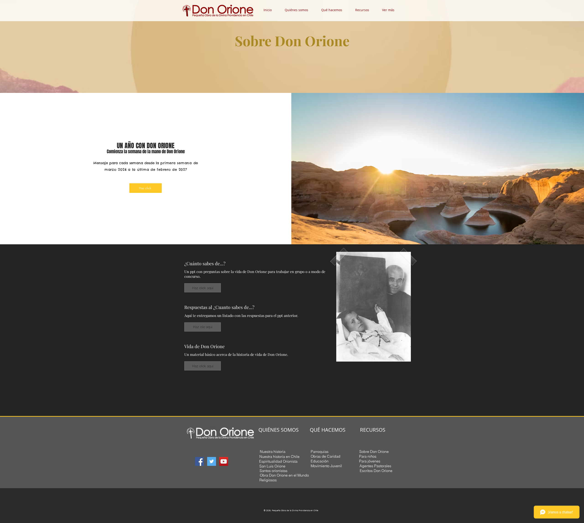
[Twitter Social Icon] (211, 461)
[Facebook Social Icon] (199, 461)
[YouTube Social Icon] (223, 461)
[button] (299, 10)
